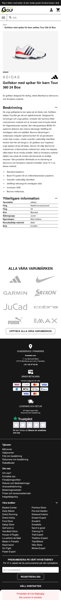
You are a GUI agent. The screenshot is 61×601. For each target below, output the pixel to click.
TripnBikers (37, 541)
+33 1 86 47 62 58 (31, 364)
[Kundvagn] (58, 10)
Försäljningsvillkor (11, 479)
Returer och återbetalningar (16, 483)
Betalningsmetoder (11, 489)
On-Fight (6, 548)
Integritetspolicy (10, 496)
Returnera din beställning (30, 412)
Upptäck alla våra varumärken (30, 331)
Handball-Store (10, 531)
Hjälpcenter (8, 452)
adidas (11, 77)
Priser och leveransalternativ (16, 493)
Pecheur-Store (39, 507)
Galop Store (8, 524)
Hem (5, 24)
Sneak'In (36, 521)
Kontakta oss (30, 355)
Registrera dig (30, 576)
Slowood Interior (40, 514)
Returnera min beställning (15, 459)
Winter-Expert (38, 548)
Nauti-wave (8, 544)
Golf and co (8, 527)
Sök (15, 17)
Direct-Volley (8, 517)
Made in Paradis (10, 541)
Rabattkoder (8, 462)
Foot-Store (7, 521)
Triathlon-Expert (40, 538)
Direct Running (9, 514)
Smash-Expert (39, 517)
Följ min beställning (12, 456)
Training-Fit (37, 531)
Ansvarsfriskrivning (11, 486)
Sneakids (36, 524)
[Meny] (3, 17)
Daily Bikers (8, 511)
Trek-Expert (37, 534)
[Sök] (10, 17)
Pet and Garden (40, 511)
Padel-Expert (8, 551)
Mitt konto (7, 449)
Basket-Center (9, 507)
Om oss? (6, 473)
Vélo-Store (37, 544)
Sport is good (38, 527)
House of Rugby (10, 534)
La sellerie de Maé (11, 538)
